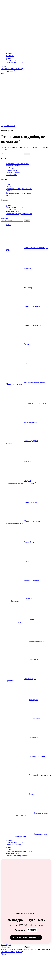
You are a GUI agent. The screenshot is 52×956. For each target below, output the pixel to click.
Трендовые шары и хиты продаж (19, 193)
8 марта (32, 794)
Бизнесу (9, 184)
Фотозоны (10, 195)
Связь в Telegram (13, 172)
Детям (31, 620)
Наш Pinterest (11, 175)
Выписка (9, 186)
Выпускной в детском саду (40, 775)
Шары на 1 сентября (37, 756)
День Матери (34, 718)
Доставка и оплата (13, 209)
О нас (8, 205)
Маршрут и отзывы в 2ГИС (17, 164)
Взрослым (15, 601)
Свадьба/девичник (36, 641)
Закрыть (4, 218)
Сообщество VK (12, 168)
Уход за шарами (12, 211)
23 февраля (33, 700)
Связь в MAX (11, 170)
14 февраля (33, 737)
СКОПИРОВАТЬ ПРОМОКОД (26, 937)
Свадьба (9, 191)
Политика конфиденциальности (19, 214)
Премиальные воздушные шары (19, 189)
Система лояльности (14, 207)
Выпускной (33, 660)
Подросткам (16, 622)
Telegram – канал (13, 166)
